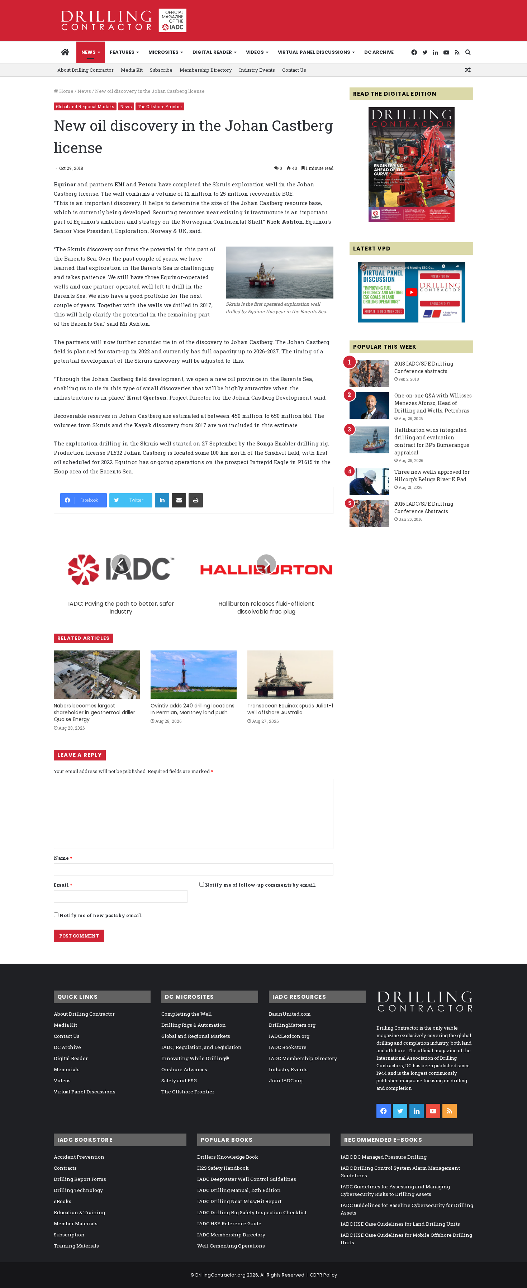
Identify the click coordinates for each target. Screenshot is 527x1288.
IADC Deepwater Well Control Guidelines (246, 1179)
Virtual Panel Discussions (314, 52)
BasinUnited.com (290, 1014)
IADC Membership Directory (303, 1058)
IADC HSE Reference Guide (229, 1223)
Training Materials (76, 1245)
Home (65, 91)
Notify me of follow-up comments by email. (260, 885)
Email (63, 885)
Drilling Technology (78, 1190)
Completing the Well (186, 1014)
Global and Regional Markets (85, 106)
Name (63, 858)
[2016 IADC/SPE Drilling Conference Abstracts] (369, 513)
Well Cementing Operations (231, 1245)
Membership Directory (206, 70)
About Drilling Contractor (85, 70)
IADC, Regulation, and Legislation (201, 1047)
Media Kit (132, 70)
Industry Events (257, 70)
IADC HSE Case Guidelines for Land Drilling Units (400, 1224)
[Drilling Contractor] (120, 20)
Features (122, 52)
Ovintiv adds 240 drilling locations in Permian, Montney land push (192, 709)
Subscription (69, 1234)
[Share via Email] (179, 500)
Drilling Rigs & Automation (193, 1025)
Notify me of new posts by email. (101, 915)
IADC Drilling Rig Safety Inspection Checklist (252, 1212)
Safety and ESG (179, 1080)
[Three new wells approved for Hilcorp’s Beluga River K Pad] (369, 481)
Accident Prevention (79, 1157)
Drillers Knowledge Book (227, 1157)
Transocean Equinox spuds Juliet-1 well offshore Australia (290, 709)
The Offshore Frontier (160, 106)
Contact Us (294, 70)
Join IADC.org (286, 1080)
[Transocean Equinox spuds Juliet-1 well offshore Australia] (290, 674)
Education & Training (79, 1212)
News (88, 52)
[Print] (196, 500)
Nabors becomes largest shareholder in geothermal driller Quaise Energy (94, 712)
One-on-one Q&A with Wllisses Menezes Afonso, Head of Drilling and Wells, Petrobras (433, 403)
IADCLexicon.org (289, 1036)
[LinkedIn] (162, 500)
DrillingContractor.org (220, 1275)
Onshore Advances (184, 1069)
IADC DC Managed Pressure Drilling (384, 1157)
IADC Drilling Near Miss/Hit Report (239, 1201)
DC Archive (379, 52)
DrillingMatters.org (292, 1025)
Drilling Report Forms (80, 1179)
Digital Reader (212, 52)
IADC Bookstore (288, 1047)
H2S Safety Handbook (223, 1168)
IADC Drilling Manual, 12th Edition (239, 1190)
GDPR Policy (323, 1275)
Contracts (65, 1168)
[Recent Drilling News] (412, 220)
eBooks (62, 1201)
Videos (255, 52)
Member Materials (76, 1223)
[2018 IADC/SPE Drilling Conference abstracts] (369, 373)
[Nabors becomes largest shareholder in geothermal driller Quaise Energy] (97, 674)
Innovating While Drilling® (195, 1058)
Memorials (67, 1069)
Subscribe (161, 70)
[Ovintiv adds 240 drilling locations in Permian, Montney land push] (194, 674)
